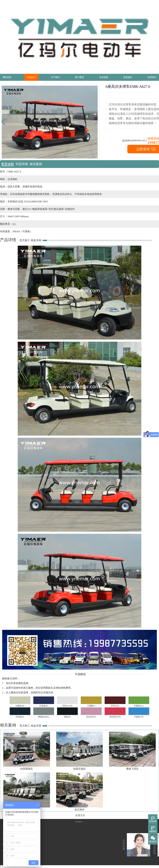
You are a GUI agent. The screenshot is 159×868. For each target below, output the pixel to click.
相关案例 (36, 164)
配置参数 (8, 164)
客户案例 (79, 77)
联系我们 (152, 77)
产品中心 (31, 77)
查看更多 (80, 815)
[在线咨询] (153, 818)
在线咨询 (153, 821)
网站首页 (7, 77)
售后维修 (103, 77)
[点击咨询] (138, 845)
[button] (4, 122)
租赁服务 (127, 77)
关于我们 (55, 77)
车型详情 (22, 164)
